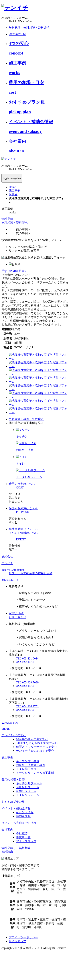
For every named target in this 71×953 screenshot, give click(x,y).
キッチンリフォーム (29, 783)
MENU (5, 728)
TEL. (27, 658)
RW (16, 270)
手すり (5, 270)
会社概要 (22, 833)
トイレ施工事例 (26, 768)
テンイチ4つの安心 (13, 735)
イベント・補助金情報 (16, 808)
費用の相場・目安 (13, 779)
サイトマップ (17, 941)
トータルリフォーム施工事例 (35, 772)
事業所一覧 (23, 837)
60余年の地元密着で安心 (32, 739)
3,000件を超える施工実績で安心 (37, 743)
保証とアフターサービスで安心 (36, 746)
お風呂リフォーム (27, 787)
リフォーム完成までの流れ (18, 822)
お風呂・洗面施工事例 (30, 765)
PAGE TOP (9, 722)
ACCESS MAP (25, 661)
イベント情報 (24, 812)
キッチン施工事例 (27, 761)
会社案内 (7, 829)
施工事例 (7, 757)
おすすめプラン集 (13, 801)
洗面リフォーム (26, 791)
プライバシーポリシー (23, 937)
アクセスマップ (26, 841)
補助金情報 (23, 816)
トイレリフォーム (27, 794)
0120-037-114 (9, 579)
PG (12, 270)
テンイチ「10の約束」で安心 (35, 750)
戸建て (23, 270)
